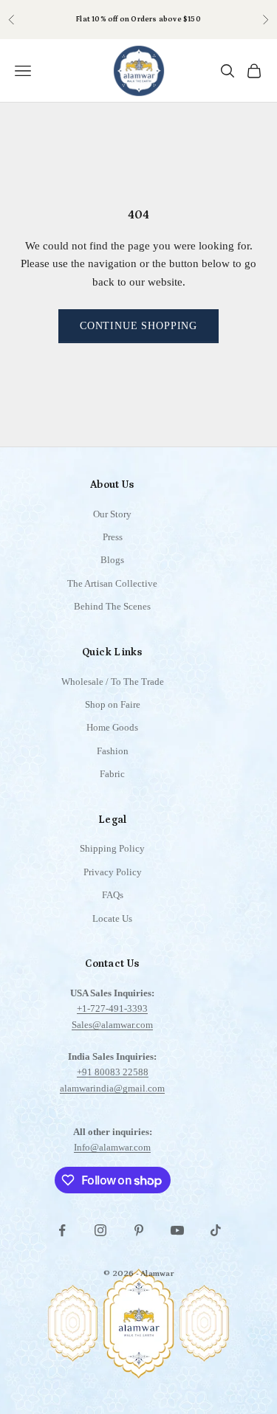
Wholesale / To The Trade (112, 681)
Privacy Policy (112, 871)
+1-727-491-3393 (112, 1008)
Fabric (112, 773)
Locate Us (112, 918)
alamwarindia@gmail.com (112, 1088)
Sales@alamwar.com (112, 1024)
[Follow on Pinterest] (138, 1230)
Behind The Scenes (112, 606)
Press (113, 536)
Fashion (113, 750)
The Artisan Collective (112, 583)
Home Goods (112, 727)
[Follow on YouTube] (177, 1230)
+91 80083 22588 (112, 1071)
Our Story (112, 514)
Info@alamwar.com (112, 1147)
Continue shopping (138, 325)
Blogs (112, 559)
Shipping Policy (112, 848)
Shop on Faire (112, 704)
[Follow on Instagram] (100, 1230)
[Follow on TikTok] (215, 1230)
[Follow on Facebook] (62, 1230)
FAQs (112, 894)
